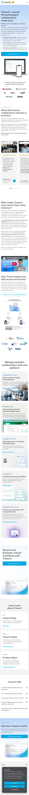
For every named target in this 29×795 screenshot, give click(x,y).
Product (3, 764)
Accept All (14, 783)
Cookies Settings (14, 789)
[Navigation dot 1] (12, 188)
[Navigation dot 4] (17, 188)
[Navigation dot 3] (15, 188)
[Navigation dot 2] (14, 188)
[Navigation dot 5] (18, 188)
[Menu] (27, 2)
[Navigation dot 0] (11, 188)
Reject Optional (14, 786)
